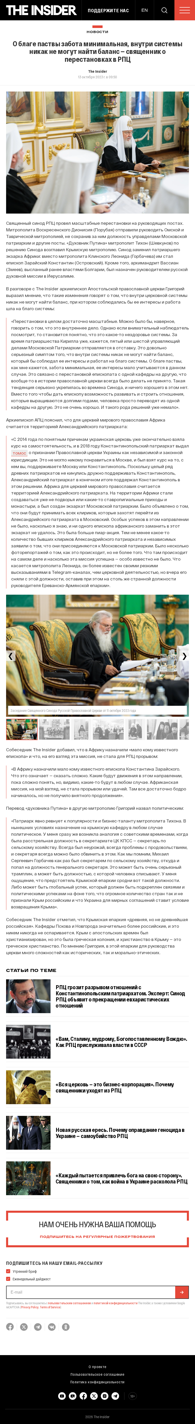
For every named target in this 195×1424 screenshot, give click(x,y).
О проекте (97, 1366)
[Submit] (181, 1292)
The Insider (97, 71)
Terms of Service (50, 1307)
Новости (97, 32)
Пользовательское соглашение (97, 1374)
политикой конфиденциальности (116, 1303)
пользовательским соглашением (69, 1303)
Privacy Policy (30, 1307)
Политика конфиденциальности (97, 1382)
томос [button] (19, 452)
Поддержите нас (108, 10)
